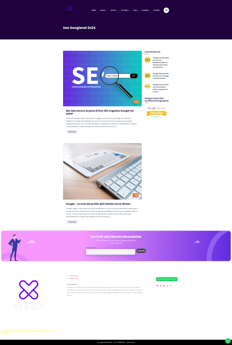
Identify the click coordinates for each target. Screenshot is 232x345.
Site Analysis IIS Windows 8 (100, 290)
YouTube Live (137, 287)
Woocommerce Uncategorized (128, 290)
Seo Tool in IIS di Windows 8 (113, 290)
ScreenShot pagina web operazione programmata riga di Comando (101, 287)
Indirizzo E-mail (91, 248)
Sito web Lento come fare (87, 290)
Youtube (99, 292)
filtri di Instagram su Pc (128, 292)
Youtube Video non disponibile (125, 287)
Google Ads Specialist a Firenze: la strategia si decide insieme (161, 76)
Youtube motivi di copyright (73, 290)
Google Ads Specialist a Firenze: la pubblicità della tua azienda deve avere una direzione (161, 62)
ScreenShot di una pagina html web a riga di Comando (83, 292)
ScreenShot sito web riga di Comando (76, 287)
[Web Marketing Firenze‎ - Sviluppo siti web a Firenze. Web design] (70, 10)
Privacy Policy (74, 278)
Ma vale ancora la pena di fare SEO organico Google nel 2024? (100, 112)
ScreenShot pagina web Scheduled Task (112, 292)
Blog (135, 102)
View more (72, 132)
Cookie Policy (73, 276)
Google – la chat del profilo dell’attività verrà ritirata (98, 204)
